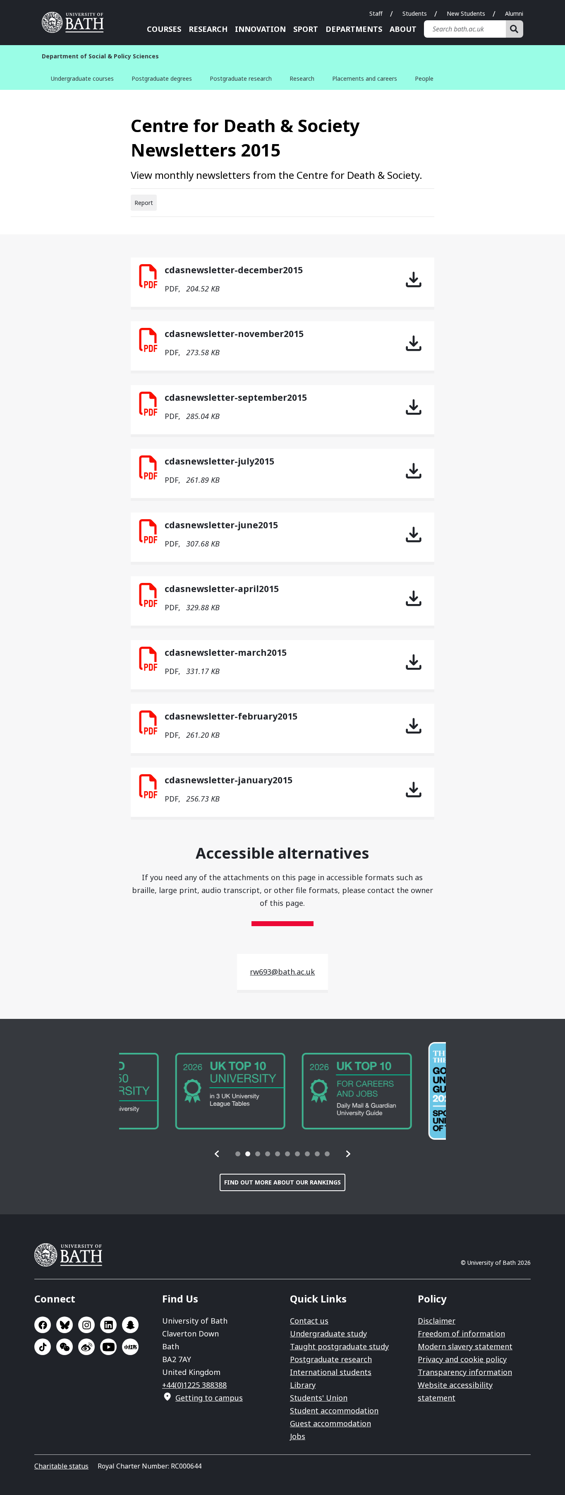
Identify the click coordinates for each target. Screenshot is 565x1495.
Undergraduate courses (82, 78)
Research (208, 29)
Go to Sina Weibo (86, 1347)
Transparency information (465, 1372)
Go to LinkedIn (108, 1325)
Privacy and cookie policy (462, 1359)
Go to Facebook (42, 1325)
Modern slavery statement (465, 1346)
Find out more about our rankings (282, 1182)
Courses (164, 29)
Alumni (514, 13)
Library (303, 1385)
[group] (174, 1091)
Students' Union (318, 1398)
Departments (354, 29)
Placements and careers (364, 78)
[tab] (237, 1153)
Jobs (297, 1436)
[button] (217, 1154)
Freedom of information (461, 1334)
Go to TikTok (42, 1347)
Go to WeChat (64, 1347)
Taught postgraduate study (339, 1346)
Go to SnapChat (130, 1325)
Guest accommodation (330, 1423)
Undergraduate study (328, 1334)
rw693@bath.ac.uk (282, 972)
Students (414, 13)
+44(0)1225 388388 (194, 1385)
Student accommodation (334, 1411)
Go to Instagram (86, 1325)
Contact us (309, 1321)
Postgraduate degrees (162, 78)
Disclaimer (436, 1321)
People (424, 78)
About (403, 29)
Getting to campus (209, 1398)
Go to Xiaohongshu (130, 1347)
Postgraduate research (241, 78)
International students (330, 1372)
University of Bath (76, 22)
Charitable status (61, 1466)
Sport (305, 29)
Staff (376, 13)
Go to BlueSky (64, 1325)
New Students (466, 13)
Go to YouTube (108, 1347)
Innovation (260, 29)
